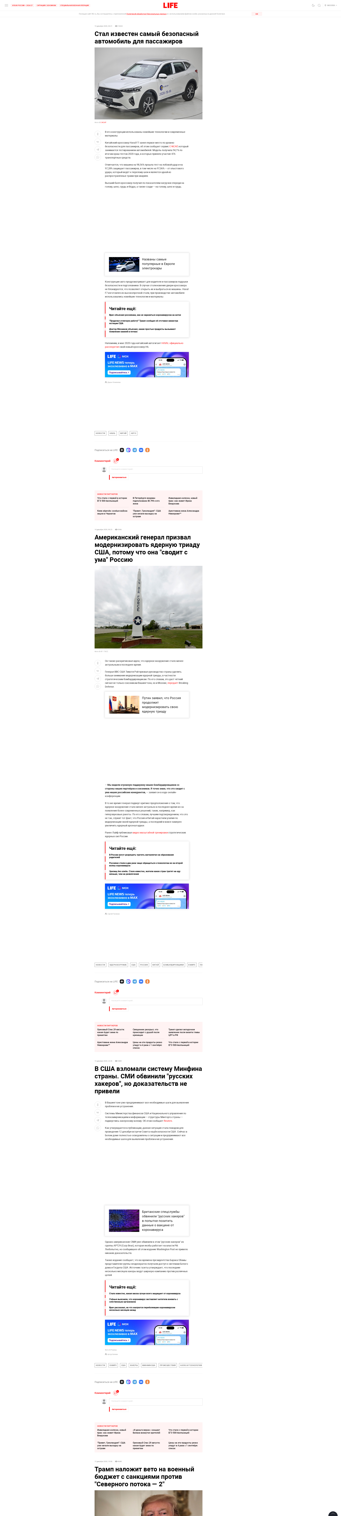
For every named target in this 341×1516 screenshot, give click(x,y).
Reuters (168, 1120)
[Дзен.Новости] (122, 450)
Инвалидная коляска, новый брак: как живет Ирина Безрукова (183, 501)
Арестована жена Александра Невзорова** (184, 512)
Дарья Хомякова (114, 382)
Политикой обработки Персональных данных (146, 14)
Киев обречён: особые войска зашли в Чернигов (112, 512)
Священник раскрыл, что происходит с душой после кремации (146, 1032)
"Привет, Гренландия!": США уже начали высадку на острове (147, 513)
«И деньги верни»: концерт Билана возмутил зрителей (146, 1471)
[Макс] (128, 450)
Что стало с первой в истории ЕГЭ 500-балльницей (112, 499)
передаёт (173, 682)
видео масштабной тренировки (150, 832)
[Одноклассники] (147, 450)
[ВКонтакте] (141, 450)
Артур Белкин (112, 1354)
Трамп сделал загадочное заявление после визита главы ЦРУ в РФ (184, 1032)
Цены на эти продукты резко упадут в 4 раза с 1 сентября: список (147, 1045)
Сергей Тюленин (113, 914)
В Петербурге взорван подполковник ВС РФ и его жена (146, 501)
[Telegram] (134, 450)
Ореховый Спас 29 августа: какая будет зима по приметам (111, 1032)
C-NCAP (103, 122)
